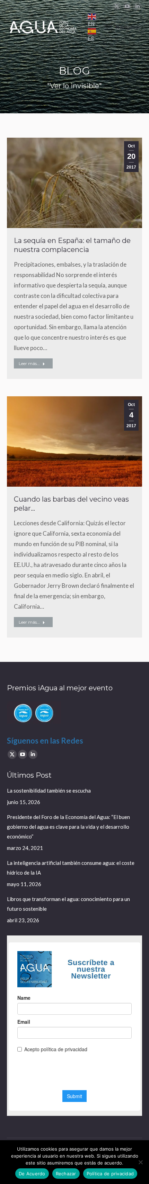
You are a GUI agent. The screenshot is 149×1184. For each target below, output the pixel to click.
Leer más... (29, 363)
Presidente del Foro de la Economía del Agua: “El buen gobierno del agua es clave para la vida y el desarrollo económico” (68, 827)
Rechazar (66, 1173)
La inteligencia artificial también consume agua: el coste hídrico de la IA (70, 868)
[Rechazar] (140, 1162)
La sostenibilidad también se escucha (49, 790)
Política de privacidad (110, 1173)
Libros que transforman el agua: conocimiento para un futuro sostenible (68, 904)
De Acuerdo (32, 1173)
